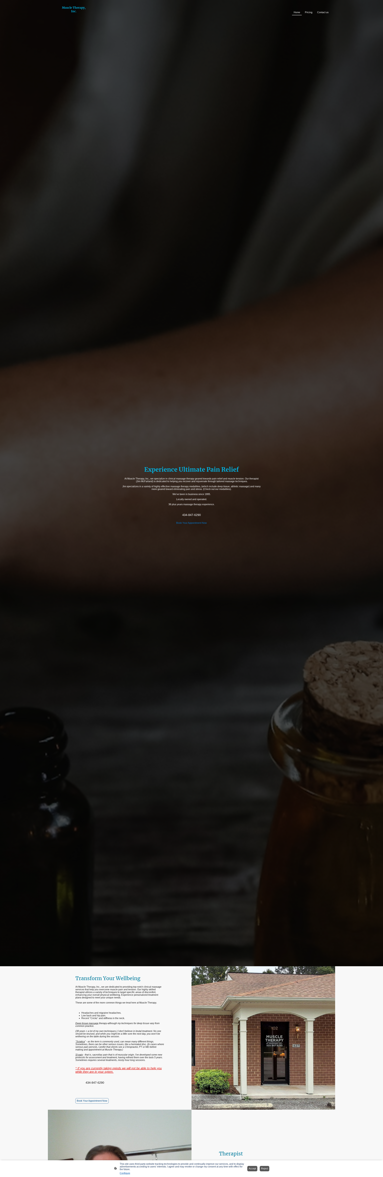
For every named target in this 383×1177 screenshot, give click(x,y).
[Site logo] (73, 21)
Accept (252, 1168)
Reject (264, 1168)
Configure (125, 1173)
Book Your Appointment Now (191, 523)
